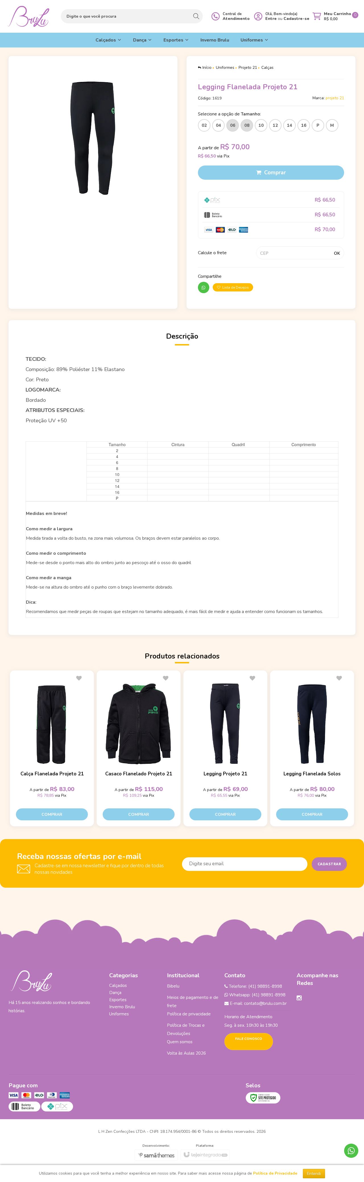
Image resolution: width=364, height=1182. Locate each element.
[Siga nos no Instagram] (299, 998)
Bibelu (173, 986)
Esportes (118, 1000)
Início (207, 67)
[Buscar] (196, 16)
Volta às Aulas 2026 (186, 1053)
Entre (271, 18)
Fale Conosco (248, 1038)
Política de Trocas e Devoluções (186, 1029)
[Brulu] (28, 16)
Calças (267, 67)
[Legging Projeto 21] (225, 748)
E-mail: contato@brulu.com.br (258, 1003)
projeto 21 (335, 98)
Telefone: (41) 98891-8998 (255, 986)
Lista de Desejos (235, 287)
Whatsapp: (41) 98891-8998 (257, 995)
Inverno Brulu (122, 1007)
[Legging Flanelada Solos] (312, 748)
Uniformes (225, 67)
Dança (115, 992)
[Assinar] (329, 864)
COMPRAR (52, 814)
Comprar (275, 172)
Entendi (314, 1173)
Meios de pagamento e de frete (192, 1002)
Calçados (118, 985)
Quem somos (180, 1042)
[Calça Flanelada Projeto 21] (52, 748)
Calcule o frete (212, 253)
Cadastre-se (296, 18)
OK (337, 253)
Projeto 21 (248, 67)
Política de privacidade (189, 1014)
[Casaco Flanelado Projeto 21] (138, 748)
